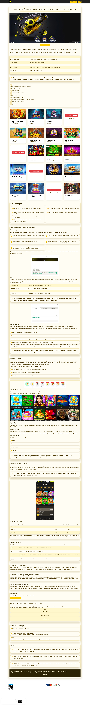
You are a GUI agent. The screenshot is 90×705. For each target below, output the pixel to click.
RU (46, 674)
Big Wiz (32, 121)
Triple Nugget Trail (35, 140)
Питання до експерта (17, 103)
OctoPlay (67, 141)
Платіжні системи (16, 94)
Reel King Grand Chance (69, 158)
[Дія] (26, 688)
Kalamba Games (33, 141)
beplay (31, 197)
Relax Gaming (14, 179)
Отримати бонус (45, 44)
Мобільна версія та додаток (19, 92)
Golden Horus (51, 177)
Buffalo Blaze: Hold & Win (17, 122)
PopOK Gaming (50, 160)
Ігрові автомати (16, 90)
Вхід (80, 1)
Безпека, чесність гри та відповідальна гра (23, 99)
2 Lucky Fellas (69, 140)
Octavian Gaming (33, 160)
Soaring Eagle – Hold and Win (17, 196)
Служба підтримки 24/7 (18, 97)
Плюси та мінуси (16, 85)
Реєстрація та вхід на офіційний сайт (21, 86)
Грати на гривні (72, 115)
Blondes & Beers (69, 177)
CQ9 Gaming (50, 179)
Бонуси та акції (16, 95)
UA (44, 674)
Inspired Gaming (68, 160)
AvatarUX (67, 179)
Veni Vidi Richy (69, 195)
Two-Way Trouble (52, 140)
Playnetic (31, 123)
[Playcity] (26, 686)
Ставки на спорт (16, 88)
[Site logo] (10, 1)
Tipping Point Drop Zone (17, 177)
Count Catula (50, 121)
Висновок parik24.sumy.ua (18, 101)
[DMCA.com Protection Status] (26, 685)
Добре (20, 701)
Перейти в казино (16, 597)
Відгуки (14, 104)
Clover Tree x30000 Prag (53, 158)
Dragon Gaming (15, 197)
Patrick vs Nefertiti (17, 140)
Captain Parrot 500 (35, 158)
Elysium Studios (68, 197)
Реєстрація (73, 1)
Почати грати (18, 114)
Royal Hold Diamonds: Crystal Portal (36, 196)
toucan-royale (15, 123)
